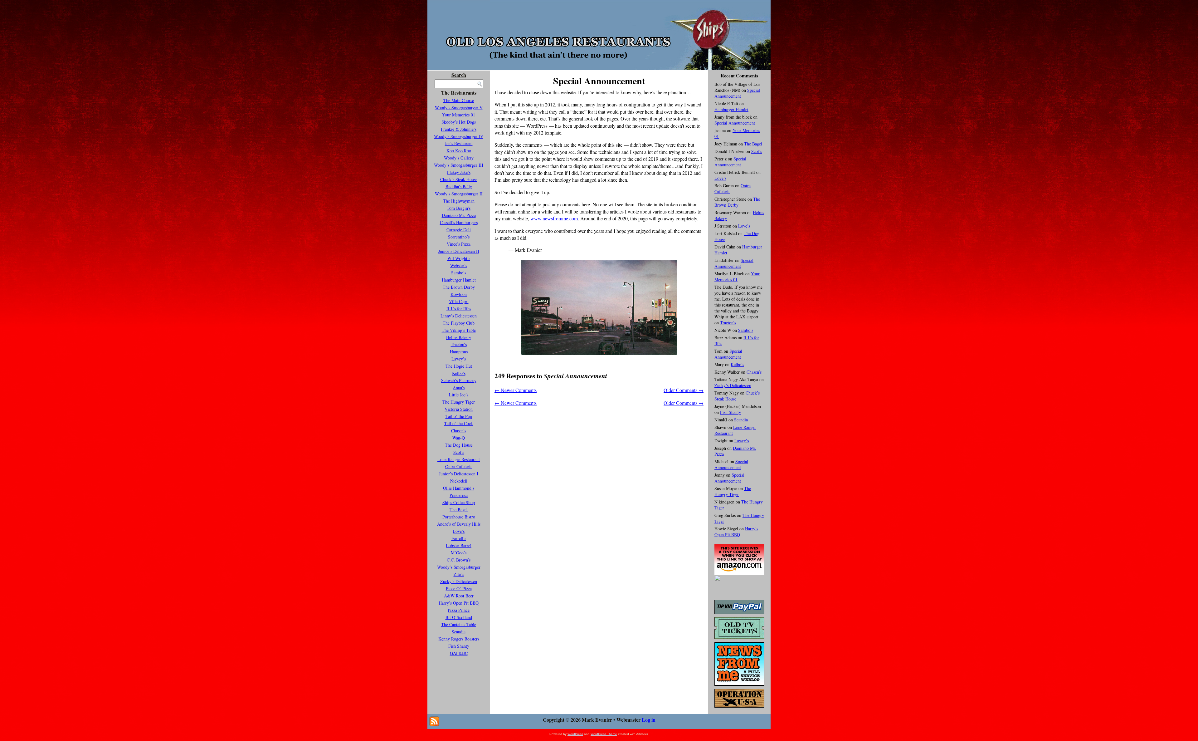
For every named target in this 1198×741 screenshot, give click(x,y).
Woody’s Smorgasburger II (459, 194)
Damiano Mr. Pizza (459, 215)
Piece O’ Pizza (459, 588)
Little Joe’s (458, 395)
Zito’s (459, 574)
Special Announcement (737, 93)
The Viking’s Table (459, 330)
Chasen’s (458, 431)
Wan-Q (458, 438)
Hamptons (459, 352)
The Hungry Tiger (458, 402)
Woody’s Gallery (459, 158)
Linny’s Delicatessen (459, 316)
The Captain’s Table (458, 624)
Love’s (459, 531)
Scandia (458, 632)
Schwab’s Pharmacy (458, 380)
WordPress (575, 734)
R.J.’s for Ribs (458, 309)
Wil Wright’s (458, 258)
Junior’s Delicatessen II (458, 251)
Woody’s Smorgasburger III (458, 165)
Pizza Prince (459, 610)
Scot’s (458, 452)
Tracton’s (459, 344)
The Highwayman (459, 201)
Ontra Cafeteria (458, 466)
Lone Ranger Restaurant (458, 459)
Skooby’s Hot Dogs (458, 122)
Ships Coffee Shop (458, 502)
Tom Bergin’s (458, 208)
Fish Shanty (458, 646)
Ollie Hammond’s (458, 488)
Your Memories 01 (458, 115)
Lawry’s (458, 359)
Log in (648, 719)
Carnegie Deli (458, 230)
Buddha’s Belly (459, 186)
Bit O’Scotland (459, 617)
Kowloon (458, 294)
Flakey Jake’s (458, 172)
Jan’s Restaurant (459, 143)
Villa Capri (459, 301)
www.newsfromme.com (554, 218)
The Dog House (459, 445)
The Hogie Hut (459, 366)
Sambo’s (458, 273)
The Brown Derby (459, 287)
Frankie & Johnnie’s (458, 129)
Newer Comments (515, 390)
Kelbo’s (458, 373)
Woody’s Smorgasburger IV (458, 136)
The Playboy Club (459, 323)
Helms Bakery (458, 337)
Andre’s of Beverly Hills (458, 524)
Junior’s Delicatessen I (458, 474)
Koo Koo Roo (458, 151)
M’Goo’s (458, 553)
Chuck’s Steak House (458, 179)
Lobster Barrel (458, 545)
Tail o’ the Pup (459, 416)
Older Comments (684, 390)
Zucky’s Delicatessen (458, 581)
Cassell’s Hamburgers (459, 222)
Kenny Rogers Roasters (458, 639)
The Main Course (458, 100)
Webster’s (458, 265)
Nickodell (458, 481)
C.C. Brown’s (458, 560)
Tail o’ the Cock (458, 423)
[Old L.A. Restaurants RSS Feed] (434, 721)
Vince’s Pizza (458, 244)
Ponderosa (459, 495)
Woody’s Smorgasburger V (459, 107)
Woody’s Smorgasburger (458, 567)
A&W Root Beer (459, 596)
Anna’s (459, 387)
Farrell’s (458, 538)
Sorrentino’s (459, 237)
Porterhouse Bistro (458, 517)
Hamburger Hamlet (459, 280)
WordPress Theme (604, 734)
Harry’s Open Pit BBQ (459, 603)
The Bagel (459, 510)
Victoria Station (459, 409)
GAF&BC (459, 653)
